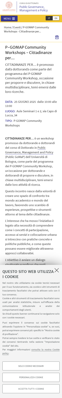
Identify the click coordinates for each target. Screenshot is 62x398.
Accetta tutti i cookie (31, 388)
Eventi (17, 27)
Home (7, 27)
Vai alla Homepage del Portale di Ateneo (9, 6)
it (49, 18)
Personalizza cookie (31, 377)
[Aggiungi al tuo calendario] (56, 37)
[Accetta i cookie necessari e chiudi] (56, 270)
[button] (9, 18)
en (56, 18)
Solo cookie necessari (31, 366)
